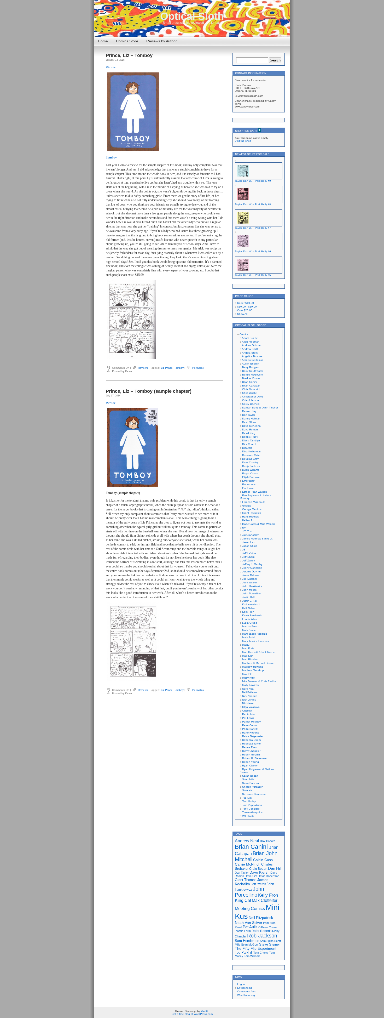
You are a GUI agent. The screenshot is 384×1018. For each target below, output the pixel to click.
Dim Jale (247, 447)
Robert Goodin (251, 754)
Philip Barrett (250, 728)
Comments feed (246, 991)
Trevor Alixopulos (252, 812)
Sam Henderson (247, 941)
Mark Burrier (249, 630)
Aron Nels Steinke (253, 360)
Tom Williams (252, 956)
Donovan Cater (251, 455)
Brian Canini (249, 381)
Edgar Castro (250, 473)
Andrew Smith (250, 349)
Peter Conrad (250, 725)
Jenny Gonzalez (252, 567)
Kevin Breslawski (252, 615)
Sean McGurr (249, 944)
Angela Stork (250, 352)
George (246, 505)
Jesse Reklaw (250, 575)
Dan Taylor (248, 414)
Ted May (247, 797)
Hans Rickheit (250, 516)
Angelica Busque (252, 356)
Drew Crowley (250, 462)
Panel (238, 927)
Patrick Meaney (251, 721)
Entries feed (244, 987)
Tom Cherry (261, 952)
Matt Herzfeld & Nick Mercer (258, 652)
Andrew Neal (247, 840)
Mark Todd (248, 637)
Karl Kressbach (251, 604)
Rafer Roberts (250, 732)
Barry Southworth (252, 370)
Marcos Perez (250, 626)
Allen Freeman (250, 341)
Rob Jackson (262, 936)
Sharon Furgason (252, 786)
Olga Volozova (251, 707)
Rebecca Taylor (251, 743)
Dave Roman (250, 429)
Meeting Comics (250, 908)
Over (244, 310)
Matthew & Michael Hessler (258, 663)
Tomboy (179, 367)
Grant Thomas (246, 880)
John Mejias (249, 589)
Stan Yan (247, 790)
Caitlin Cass (263, 860)
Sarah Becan (250, 775)
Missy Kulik (248, 677)
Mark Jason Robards (254, 633)
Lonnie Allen (249, 619)
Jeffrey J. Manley (252, 564)
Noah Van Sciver (248, 923)
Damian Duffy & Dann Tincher (260, 407)
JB (243, 549)
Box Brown (267, 841)
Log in (241, 984)
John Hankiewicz (252, 586)
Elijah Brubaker (251, 477)
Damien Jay (249, 411)
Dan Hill (274, 868)
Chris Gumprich (251, 389)
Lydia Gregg (249, 622)
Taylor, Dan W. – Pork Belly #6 (253, 251)
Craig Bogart (258, 869)
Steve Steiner (269, 944)
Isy (244, 527)
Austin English (250, 363)
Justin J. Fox (249, 600)
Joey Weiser (249, 582)
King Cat (243, 900)
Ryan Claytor (250, 765)
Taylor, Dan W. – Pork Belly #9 (253, 180)
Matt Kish (247, 655)
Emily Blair (248, 480)
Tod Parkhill (244, 952)
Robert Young (250, 761)
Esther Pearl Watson (254, 491)
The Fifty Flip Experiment (255, 948)
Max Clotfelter (264, 900)
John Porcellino (251, 593)
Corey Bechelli (250, 403)
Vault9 (204, 1011)
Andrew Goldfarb (252, 345)
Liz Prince (167, 367)
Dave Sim (251, 876)
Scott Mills (248, 779)
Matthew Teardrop (253, 670)
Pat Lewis (248, 717)
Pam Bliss (269, 922)
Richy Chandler (251, 750)
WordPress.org (246, 995)
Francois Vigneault (253, 502)
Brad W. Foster (251, 378)
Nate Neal (248, 688)
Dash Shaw (249, 422)
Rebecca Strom (251, 739)
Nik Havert (248, 703)
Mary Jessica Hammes (255, 641)
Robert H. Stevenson (254, 758)
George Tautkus (251, 509)
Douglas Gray (250, 458)
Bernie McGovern (252, 374)
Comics (244, 334)
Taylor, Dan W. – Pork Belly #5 (253, 275)
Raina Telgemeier (252, 736)
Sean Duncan (250, 783)
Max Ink (247, 674)
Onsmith (247, 710)
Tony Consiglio (251, 808)
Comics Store (127, 41)
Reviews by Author (161, 41)
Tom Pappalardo (252, 805)
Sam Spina (267, 940)
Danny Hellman (251, 418)
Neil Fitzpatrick (261, 917)
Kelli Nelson (249, 608)
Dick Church (249, 444)
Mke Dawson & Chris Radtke (259, 681)
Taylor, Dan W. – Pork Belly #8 (253, 204)
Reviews (143, 367)
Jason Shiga (249, 545)
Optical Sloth (192, 16)
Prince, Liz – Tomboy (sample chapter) (148, 391)
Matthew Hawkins (252, 666)
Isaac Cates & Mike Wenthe (259, 523)
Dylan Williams (250, 469)
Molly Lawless (250, 685)
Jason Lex (248, 542)
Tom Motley (249, 801)
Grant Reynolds (251, 512)
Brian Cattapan (251, 385)
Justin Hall (248, 597)
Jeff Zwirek (248, 560)
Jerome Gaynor (251, 571)
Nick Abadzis (249, 696)
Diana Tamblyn (251, 440)
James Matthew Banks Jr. (257, 538)
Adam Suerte (250, 338)
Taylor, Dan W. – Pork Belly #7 (253, 227)
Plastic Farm (243, 930)
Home (103, 41)
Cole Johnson (250, 400)
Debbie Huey (250, 436)
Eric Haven (248, 488)
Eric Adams (248, 484)
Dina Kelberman (251, 451)
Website (110, 67)
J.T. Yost (247, 531)
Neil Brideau (249, 692)
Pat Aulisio (248, 714)
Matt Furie (248, 648)
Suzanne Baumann (254, 794)
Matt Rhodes (250, 659)
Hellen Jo (247, 520)
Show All (242, 313)
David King (248, 433)
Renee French (250, 747)
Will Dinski (248, 816)
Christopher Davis (252, 396)
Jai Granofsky (250, 534)
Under (245, 303)
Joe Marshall (249, 578)
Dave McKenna (251, 425)
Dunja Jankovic (251, 466)
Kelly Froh (248, 611)
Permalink (198, 367)
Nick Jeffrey (249, 699)
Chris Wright (249, 392)
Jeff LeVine (249, 553)
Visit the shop (243, 140)
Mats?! (246, 644)
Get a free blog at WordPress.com (192, 1014)
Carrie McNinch (247, 864)
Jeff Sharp (248, 556)
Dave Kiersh (259, 872)
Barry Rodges (250, 367)
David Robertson (268, 876)
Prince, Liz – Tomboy (129, 55)
